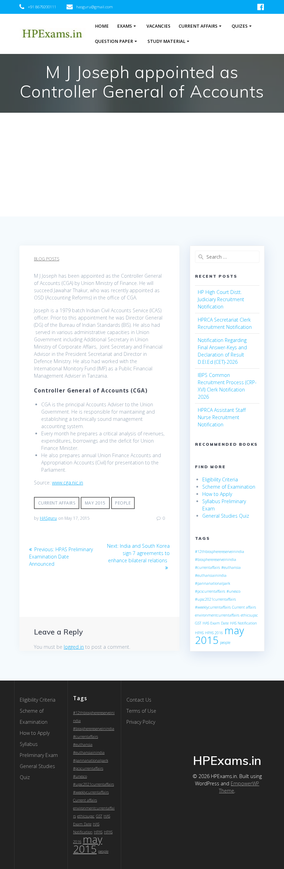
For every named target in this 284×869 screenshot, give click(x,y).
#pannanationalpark (212, 583)
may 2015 (95, 503)
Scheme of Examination (228, 486)
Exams (124, 26)
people (123, 503)
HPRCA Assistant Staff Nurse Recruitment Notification (222, 417)
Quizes (240, 26)
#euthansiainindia (211, 575)
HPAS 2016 (214, 632)
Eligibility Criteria (220, 479)
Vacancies (158, 26)
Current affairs (57, 503)
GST (198, 623)
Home (102, 26)
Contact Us (138, 699)
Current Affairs (198, 26)
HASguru (48, 518)
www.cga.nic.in (67, 482)
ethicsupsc (249, 615)
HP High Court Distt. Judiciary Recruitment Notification (221, 299)
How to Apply (217, 494)
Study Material (166, 41)
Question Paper (114, 41)
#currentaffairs (207, 567)
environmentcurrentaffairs (217, 615)
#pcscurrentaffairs (210, 591)
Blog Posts (46, 259)
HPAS (199, 632)
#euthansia (231, 567)
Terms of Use (141, 711)
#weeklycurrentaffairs (213, 607)
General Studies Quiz (225, 515)
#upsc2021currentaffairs (215, 599)
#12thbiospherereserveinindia (219, 551)
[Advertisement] (142, 164)
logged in (74, 647)
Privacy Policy (140, 722)
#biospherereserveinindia (215, 559)
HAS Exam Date (216, 623)
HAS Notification (243, 623)
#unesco (233, 591)
